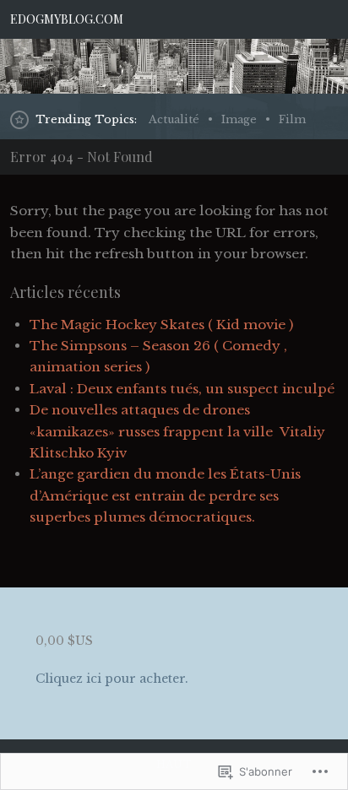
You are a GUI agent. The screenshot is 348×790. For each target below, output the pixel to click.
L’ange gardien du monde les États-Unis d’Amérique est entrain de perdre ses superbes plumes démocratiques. (165, 495)
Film (292, 119)
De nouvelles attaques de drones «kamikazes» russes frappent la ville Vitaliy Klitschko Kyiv (177, 431)
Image (239, 119)
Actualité (174, 119)
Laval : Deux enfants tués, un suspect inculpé (182, 389)
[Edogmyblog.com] (174, 66)
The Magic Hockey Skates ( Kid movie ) (161, 325)
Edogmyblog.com (66, 19)
